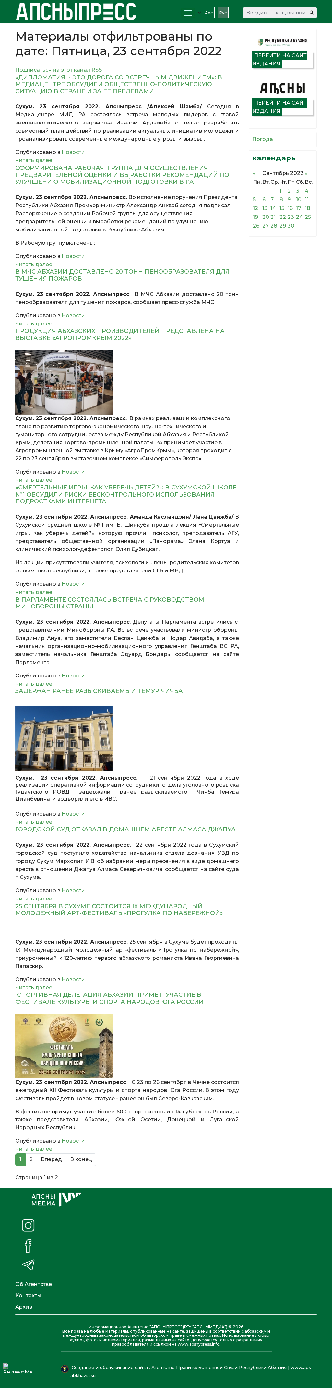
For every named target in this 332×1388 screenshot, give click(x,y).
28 (273, 226)
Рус (223, 12)
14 (273, 208)
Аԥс (209, 12)
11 (307, 199)
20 (265, 217)
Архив (23, 1307)
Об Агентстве (33, 1284)
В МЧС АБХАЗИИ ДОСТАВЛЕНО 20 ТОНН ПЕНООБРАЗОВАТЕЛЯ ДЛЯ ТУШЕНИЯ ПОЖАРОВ (122, 275)
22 (282, 217)
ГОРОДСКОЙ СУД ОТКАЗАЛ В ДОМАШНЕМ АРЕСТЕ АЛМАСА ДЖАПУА (125, 829)
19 (255, 217)
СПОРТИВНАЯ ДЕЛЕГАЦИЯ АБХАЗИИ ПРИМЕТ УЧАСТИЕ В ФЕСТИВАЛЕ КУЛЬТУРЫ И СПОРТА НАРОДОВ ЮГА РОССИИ (109, 998)
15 (281, 208)
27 (265, 226)
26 (256, 226)
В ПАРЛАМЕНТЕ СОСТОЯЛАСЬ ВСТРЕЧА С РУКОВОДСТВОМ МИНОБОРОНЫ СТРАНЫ (109, 603)
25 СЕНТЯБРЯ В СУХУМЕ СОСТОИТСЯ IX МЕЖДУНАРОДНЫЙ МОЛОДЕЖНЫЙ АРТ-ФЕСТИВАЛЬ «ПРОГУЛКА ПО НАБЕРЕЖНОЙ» (122, 910)
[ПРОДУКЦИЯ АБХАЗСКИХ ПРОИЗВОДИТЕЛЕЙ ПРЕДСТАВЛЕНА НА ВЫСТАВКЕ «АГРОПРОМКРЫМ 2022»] (127, 382)
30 (291, 226)
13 (264, 208)
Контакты (28, 1295)
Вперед (51, 1159)
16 (290, 208)
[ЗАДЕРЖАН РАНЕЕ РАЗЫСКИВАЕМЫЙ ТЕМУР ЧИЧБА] (127, 738)
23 (291, 217)
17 (298, 208)
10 (299, 199)
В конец (81, 1159)
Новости (73, 152)
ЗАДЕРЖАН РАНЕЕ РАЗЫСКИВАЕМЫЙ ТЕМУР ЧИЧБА (99, 691)
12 (255, 208)
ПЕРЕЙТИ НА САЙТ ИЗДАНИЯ (279, 60)
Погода (262, 139)
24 (299, 217)
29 (282, 226)
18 (307, 208)
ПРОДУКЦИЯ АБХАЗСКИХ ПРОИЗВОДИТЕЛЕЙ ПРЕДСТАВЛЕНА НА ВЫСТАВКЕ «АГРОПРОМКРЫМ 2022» (120, 334)
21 (273, 217)
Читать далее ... (35, 160)
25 (308, 217)
